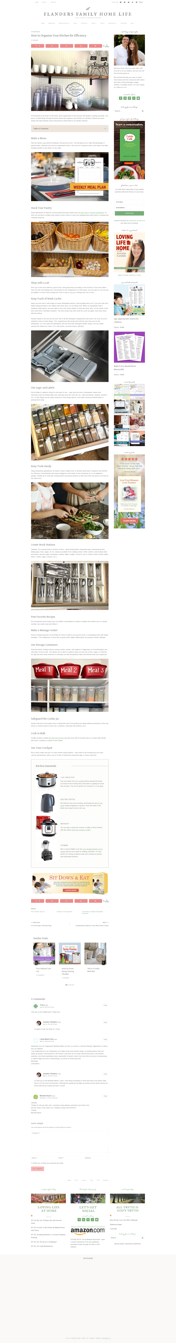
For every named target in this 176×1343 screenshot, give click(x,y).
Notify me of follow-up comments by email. (48, 1163)
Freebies (106, 1180)
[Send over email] (95, 46)
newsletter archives (136, 220)
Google (125, 275)
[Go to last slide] (36, 963)
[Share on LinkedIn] (81, 46)
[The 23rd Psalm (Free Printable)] (137, 407)
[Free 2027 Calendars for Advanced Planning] (137, 391)
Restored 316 (106, 1338)
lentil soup (84, 213)
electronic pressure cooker (81, 830)
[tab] (66, 984)
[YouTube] (128, 2)
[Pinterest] (136, 2)
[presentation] (44, 953)
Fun (98, 1180)
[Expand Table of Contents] (105, 128)
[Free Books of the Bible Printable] (121, 422)
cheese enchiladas (96, 213)
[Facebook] (124, 2)
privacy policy (119, 1244)
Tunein (138, 275)
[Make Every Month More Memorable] (129, 347)
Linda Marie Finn (47, 1039)
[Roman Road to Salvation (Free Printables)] (137, 438)
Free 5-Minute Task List (38, 911)
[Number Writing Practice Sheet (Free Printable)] (137, 422)
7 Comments (65, 978)
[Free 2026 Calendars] (121, 391)
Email (61, 1158)
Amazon (89, 1239)
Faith (76, 1180)
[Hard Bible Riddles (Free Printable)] (121, 438)
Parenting (51, 23)
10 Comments (40, 975)
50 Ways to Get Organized (64, 911)
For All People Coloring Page (41, 924)
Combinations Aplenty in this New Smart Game (91, 924)
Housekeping (35, 31)
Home (36, 2)
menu (45, 143)
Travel (102, 23)
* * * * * (48, 1217)
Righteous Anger (116, 1224)
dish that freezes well (59, 738)
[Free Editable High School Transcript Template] (121, 407)
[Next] (103, 963)
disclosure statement (133, 1244)
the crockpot (80, 781)
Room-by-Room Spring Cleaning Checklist (68, 971)
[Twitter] (132, 2)
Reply (105, 1005)
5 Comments (34, 40)
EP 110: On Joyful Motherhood (42, 1246)
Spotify (132, 275)
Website (88, 1158)
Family (84, 1180)
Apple (120, 275)
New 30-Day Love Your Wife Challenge (124, 1220)
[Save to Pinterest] (66, 46)
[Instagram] (120, 2)
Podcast (53, 2)
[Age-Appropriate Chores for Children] (129, 299)
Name (34, 1158)
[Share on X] (52, 46)
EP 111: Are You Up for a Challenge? (44, 1242)
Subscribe (124, 23)
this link (123, 87)
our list (72, 292)
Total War (113, 1229)
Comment (36, 1133)
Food (91, 1180)
